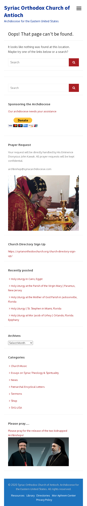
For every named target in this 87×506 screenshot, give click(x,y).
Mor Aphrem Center (64, 495)
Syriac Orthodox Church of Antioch (37, 11)
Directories (43, 495)
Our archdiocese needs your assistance (32, 111)
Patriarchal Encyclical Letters (28, 386)
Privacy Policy (44, 499)
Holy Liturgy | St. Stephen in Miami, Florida (36, 308)
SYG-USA (16, 407)
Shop (14, 400)
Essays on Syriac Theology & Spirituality (35, 372)
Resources (17, 495)
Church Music (19, 366)
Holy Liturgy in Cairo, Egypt (26, 279)
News (14, 380)
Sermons (16, 393)
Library (31, 495)
